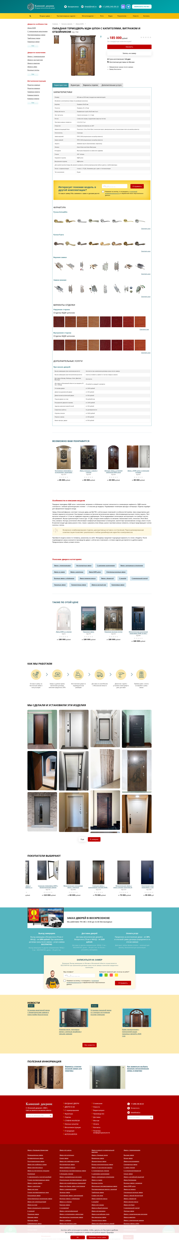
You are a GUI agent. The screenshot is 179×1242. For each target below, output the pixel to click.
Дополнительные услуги (112, 85)
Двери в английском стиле (100, 1214)
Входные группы (33, 70)
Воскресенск (73, 7)
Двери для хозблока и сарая (37, 1164)
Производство (98, 1114)
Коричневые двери (118, 585)
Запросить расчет (141, 7)
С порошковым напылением (37, 31)
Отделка (68, 1117)
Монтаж (96, 1121)
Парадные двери (33, 42)
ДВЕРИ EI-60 (70, 1107)
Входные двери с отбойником (64, 578)
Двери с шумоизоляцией (68, 1189)
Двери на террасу (130, 1189)
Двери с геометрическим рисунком (135, 1214)
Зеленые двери (65, 1192)
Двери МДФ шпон (95, 572)
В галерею (94, 839)
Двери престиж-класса (35, 1167)
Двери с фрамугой (107, 578)
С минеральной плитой (140, 578)
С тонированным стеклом (100, 1171)
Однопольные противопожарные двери (73, 1180)
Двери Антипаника (130, 1180)
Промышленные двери (35, 1155)
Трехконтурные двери (78, 585)
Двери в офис (32, 67)
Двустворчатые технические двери (71, 1217)
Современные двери (34, 1223)
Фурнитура (75, 85)
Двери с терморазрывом (36, 56)
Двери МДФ (31, 28)
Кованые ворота (33, 95)
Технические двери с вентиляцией (71, 1195)
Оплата (96, 1124)
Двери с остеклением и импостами (71, 1214)
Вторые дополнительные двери (102, 1164)
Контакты (146, 16)
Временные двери (98, 1158)
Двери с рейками (65, 1220)
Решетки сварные (33, 85)
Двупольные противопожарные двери (104, 1186)
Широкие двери (32, 1217)
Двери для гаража (98, 1205)
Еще (33, 45)
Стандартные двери (130, 1164)
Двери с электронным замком (134, 1220)
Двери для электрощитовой (36, 1202)
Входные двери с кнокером (133, 1183)
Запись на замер (129, 53)
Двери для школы (65, 1150)
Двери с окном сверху (34, 1183)
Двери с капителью (76, 572)
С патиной (30, 1211)
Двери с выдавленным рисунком (71, 1177)
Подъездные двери (34, 1195)
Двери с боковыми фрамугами (37, 1150)
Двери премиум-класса (88, 578)
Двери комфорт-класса (67, 1167)
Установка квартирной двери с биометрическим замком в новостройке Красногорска (38, 1012)
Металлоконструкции (73, 1127)
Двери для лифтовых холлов (69, 1161)
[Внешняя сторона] (83, 55)
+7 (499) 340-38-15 (137, 1104)
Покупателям (121, 16)
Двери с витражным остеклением (131, 565)
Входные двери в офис (131, 1223)
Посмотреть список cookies (97, 1237)
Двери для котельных (67, 1155)
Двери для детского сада (68, 1223)
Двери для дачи (32, 1189)
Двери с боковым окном (100, 1155)
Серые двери (128, 1174)
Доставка (96, 1117)
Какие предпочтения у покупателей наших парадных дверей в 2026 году (131, 1033)
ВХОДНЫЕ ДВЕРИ (72, 1103)
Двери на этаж (32, 1205)
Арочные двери (32, 1220)
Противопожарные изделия (66, 16)
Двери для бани (129, 1205)
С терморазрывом (72, 1110)
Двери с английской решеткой (134, 1177)
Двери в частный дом (35, 60)
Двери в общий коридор (100, 1208)
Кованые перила (33, 98)
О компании (97, 1103)
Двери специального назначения (38, 1208)
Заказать (129, 47)
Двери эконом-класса (131, 1202)
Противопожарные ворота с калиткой (104, 1189)
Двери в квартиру (33, 63)
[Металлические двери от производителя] (39, 1104)
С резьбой (122, 578)
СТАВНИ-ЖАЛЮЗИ (72, 1121)
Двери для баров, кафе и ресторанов (72, 1186)
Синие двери (64, 1158)
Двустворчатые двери (99, 1217)
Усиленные (31, 1174)
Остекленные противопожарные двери (73, 1171)
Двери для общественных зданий (103, 1223)
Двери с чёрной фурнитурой (133, 1195)
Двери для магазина (98, 1211)
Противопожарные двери (36, 35)
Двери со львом (59, 572)
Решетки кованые (33, 88)
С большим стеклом (66, 1174)
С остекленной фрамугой (132, 1171)
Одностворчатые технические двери (39, 1198)
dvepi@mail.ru (135, 1112)
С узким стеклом (129, 1167)
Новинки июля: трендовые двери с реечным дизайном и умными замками (70, 1032)
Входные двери (45, 16)
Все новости (90, 1045)
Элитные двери (129, 1211)
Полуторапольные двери (35, 1161)
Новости (135, 16)
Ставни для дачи (97, 1195)
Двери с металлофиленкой (69, 1211)
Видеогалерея (98, 1110)
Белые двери (128, 1158)
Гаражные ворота (33, 92)
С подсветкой (64, 1208)
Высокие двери (129, 1155)
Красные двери (65, 1205)
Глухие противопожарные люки (38, 1192)
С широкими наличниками (106, 565)
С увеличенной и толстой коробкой (39, 1177)
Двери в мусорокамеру (131, 1161)
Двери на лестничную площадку (38, 1171)
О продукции (69, 1131)
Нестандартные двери (83, 565)
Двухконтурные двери (99, 1161)
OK (78, 1237)
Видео (110, 16)
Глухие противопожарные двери (38, 1180)
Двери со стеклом (66, 1202)
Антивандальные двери (35, 1158)
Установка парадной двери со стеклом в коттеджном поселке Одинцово (101, 1012)
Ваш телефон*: (68, 972)
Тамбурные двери (33, 38)
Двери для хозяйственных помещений (73, 1183)
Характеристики (60, 85)
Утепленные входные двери (115, 572)
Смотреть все (145, 228)
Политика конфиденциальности (101, 1132)
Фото (102, 16)
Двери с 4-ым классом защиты (102, 1167)
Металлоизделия (88, 16)
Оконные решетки (71, 1124)
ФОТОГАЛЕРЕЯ (71, 1134)
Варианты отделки (90, 85)
